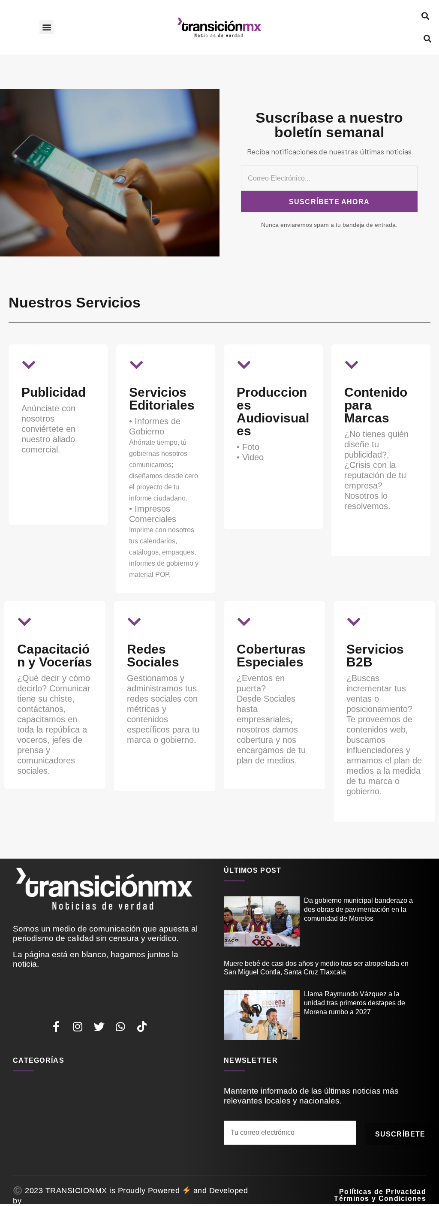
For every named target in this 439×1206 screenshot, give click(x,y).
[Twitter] (99, 1026)
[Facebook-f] (56, 1026)
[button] (46, 27)
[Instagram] (77, 1026)
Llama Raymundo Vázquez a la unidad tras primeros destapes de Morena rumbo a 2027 (354, 1003)
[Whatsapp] (120, 1026)
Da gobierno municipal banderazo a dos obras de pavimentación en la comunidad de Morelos (358, 909)
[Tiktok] (142, 1026)
